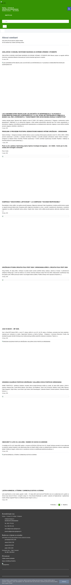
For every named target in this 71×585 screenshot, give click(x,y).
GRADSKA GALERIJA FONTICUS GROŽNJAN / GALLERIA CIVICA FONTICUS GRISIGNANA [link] (32, 382)
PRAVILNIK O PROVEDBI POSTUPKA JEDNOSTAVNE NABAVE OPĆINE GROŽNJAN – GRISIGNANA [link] (34, 131)
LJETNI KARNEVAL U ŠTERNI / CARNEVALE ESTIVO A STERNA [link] (23, 490)
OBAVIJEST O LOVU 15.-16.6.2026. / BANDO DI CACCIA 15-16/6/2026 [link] (24, 442)
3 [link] (61, 504)
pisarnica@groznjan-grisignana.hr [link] (13, 531)
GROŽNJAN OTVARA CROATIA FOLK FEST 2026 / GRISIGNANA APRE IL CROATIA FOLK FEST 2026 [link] (35, 267)
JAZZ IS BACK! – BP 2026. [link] (10, 329)
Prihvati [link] (64, 581)
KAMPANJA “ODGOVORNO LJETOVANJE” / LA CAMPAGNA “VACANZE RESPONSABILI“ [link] (31, 202)
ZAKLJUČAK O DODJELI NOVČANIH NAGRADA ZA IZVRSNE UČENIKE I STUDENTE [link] (29, 52)
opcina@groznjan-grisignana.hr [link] (12, 528)
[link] (69, 9)
